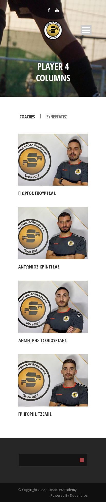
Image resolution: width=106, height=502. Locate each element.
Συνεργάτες (56, 117)
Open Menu (86, 30)
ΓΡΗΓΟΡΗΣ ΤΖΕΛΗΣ (35, 414)
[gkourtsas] (53, 160)
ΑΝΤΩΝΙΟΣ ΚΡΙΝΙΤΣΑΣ (39, 267)
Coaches (27, 117)
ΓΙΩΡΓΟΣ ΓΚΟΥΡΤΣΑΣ (37, 193)
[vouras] (53, 380)
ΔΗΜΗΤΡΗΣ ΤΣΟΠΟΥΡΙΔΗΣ (42, 340)
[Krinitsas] (53, 233)
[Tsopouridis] (53, 307)
